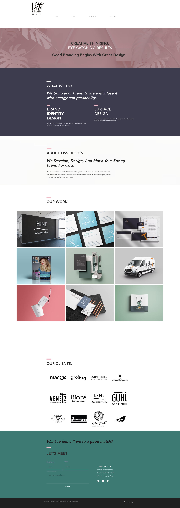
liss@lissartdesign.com (105, 469)
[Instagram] (33, 14)
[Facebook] (37, 14)
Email (66, 461)
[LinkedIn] (40, 14)
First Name (50, 462)
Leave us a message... (52, 471)
